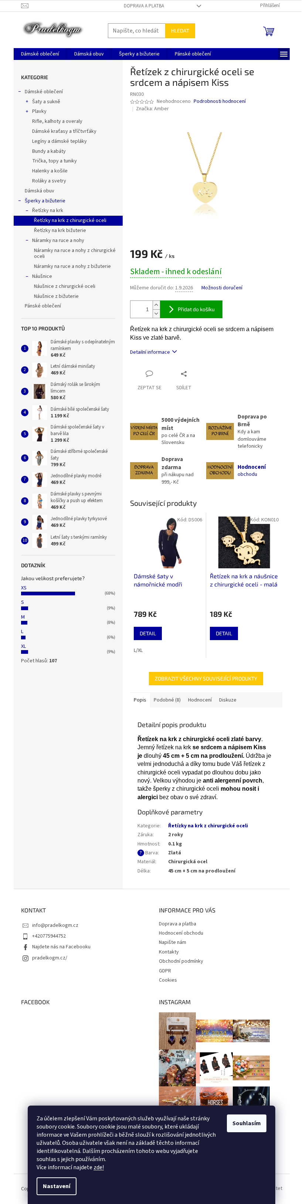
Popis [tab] (140, 700)
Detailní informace (150, 352)
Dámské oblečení (44, 91)
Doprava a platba (144, 6)
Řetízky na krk (47, 210)
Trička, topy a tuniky (54, 161)
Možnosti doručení (221, 288)
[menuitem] (40, 54)
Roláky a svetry (49, 181)
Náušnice (42, 276)
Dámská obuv (39, 191)
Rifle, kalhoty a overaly (57, 121)
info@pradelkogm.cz (55, 925)
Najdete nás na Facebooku (61, 947)
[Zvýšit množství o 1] (156, 305)
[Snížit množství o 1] (156, 313)
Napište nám (172, 942)
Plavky (39, 111)
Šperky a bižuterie (45, 201)
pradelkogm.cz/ (49, 958)
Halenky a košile (50, 171)
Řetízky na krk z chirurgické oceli (70, 220)
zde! (98, 1167)
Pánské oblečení (43, 306)
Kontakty (169, 952)
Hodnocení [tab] (200, 700)
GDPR (165, 971)
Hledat (180, 30)
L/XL (138, 650)
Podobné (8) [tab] (167, 700)
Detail (148, 633)
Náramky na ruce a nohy (58, 240)
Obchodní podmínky (181, 961)
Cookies (168, 980)
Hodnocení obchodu (181, 933)
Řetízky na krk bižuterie (60, 230)
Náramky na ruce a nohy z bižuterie (72, 266)
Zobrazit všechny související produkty (206, 678)
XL (23, 646)
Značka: (152, 108)
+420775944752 (49, 936)
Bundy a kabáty (49, 151)
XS (24, 588)
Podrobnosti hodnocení (220, 101)
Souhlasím (246, 1123)
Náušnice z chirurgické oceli (64, 286)
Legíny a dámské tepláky (59, 141)
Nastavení (56, 1186)
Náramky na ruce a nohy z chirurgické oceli (75, 253)
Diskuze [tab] (227, 700)
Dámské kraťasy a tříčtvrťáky (64, 131)
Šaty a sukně (46, 101)
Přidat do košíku (196, 309)
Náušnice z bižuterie (56, 296)
